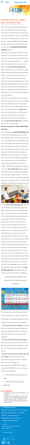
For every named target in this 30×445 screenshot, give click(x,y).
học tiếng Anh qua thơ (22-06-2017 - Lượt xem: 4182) (15, 396)
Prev (2, 10)
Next (28, 10)
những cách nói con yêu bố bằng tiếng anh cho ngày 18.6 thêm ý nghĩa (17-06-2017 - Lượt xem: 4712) (15, 398)
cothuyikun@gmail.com (7, 432)
